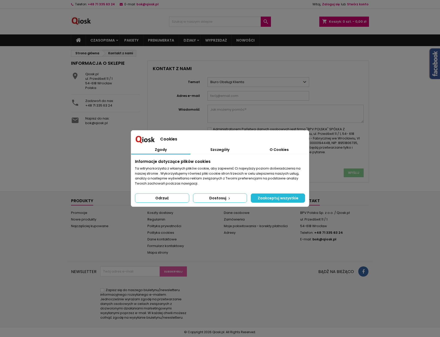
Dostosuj (218, 198)
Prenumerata (161, 40)
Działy (190, 40)
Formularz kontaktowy (165, 245)
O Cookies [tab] (279, 149)
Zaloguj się (331, 4)
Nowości (245, 40)
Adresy (230, 232)
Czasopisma (102, 40)
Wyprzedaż (216, 40)
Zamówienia (234, 219)
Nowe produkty (83, 219)
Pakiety (131, 40)
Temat (194, 82)
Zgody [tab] (161, 149)
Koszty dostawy (160, 212)
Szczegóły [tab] (219, 149)
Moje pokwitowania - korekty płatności (256, 226)
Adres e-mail (188, 95)
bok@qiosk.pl (147, 4)
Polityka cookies (160, 232)
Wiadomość (189, 109)
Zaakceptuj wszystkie (278, 198)
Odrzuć (162, 198)
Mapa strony (157, 252)
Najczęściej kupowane (89, 226)
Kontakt (310, 201)
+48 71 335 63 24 (101, 4)
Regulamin (156, 219)
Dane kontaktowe (162, 239)
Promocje (79, 212)
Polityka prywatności (164, 226)
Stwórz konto (357, 4)
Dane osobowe (237, 212)
